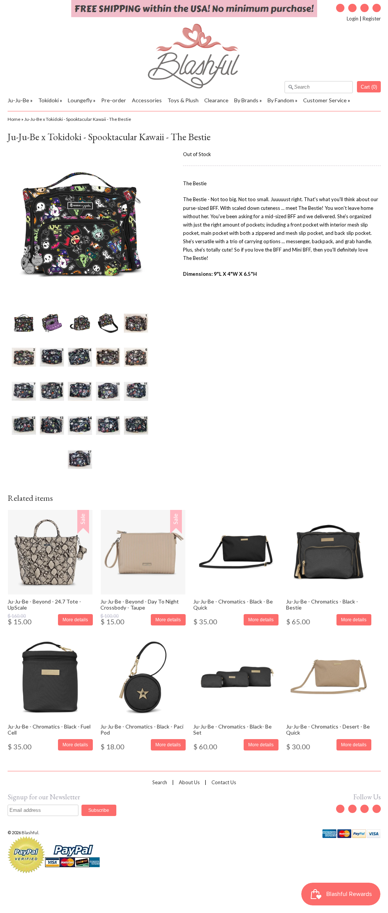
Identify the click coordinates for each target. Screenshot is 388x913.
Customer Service (325, 100)
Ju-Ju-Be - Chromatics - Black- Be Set (232, 729)
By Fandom (281, 100)
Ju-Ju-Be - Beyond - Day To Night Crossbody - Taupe (139, 604)
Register (372, 19)
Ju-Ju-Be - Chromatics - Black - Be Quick (233, 604)
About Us (189, 782)
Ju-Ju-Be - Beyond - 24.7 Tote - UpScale (44, 604)
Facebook (352, 8)
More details (75, 619)
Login (352, 19)
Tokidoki (48, 100)
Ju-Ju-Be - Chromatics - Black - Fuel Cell (49, 729)
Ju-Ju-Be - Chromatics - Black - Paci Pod (141, 729)
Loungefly (80, 100)
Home (14, 119)
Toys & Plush (183, 100)
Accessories (147, 100)
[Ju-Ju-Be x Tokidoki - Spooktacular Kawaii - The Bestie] (23, 323)
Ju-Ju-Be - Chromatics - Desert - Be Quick (328, 729)
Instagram (364, 8)
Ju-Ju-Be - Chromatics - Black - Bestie (322, 604)
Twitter (340, 8)
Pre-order (113, 100)
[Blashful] (194, 87)
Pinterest (376, 8)
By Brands (246, 100)
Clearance (216, 100)
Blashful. (31, 832)
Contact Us (223, 782)
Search (159, 782)
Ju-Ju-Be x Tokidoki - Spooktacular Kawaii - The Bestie (77, 119)
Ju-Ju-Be (18, 100)
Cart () (369, 87)
